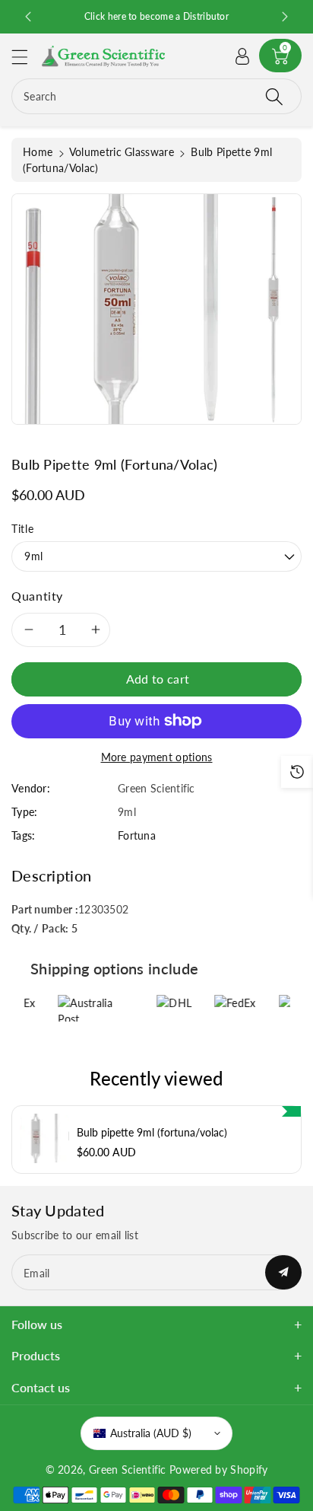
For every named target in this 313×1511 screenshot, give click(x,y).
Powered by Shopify (218, 1469)
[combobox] (156, 96)
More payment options (157, 757)
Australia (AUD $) (150, 1433)
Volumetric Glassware (121, 151)
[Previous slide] (28, 16)
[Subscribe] (283, 1272)
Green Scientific (127, 1469)
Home (37, 151)
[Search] (274, 96)
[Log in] (242, 55)
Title (22, 528)
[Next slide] (285, 16)
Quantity (37, 595)
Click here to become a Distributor (178, 16)
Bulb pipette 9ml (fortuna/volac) (152, 1133)
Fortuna (137, 835)
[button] (26, 56)
